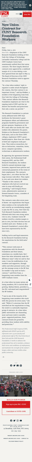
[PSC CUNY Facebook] (11, 421)
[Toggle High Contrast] (30, 279)
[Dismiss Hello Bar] (30, 5)
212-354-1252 (16, 431)
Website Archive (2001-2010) (16, 435)
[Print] (21, 365)
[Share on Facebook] (11, 365)
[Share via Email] (18, 365)
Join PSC (27, 14)
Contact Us (24, 438)
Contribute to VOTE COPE (16, 411)
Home (4, 21)
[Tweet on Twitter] (14, 365)
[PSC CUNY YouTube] (21, 421)
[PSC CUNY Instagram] (18, 421)
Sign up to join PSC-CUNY (16, 404)
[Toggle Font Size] (30, 284)
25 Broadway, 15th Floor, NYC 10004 (16, 428)
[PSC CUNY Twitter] (14, 421)
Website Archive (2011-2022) (12, 438)
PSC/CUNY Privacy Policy (16, 441)
